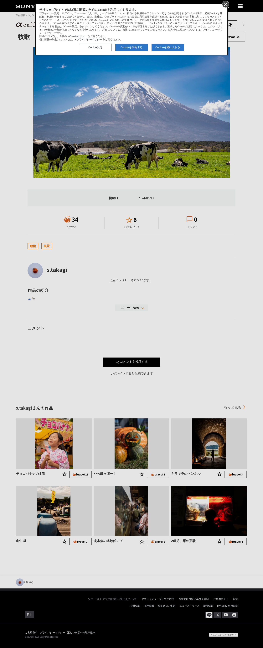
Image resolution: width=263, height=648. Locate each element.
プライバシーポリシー (89, 39)
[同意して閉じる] (225, 4)
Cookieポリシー (78, 36)
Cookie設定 (95, 47)
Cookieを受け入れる (167, 47)
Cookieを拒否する (131, 47)
